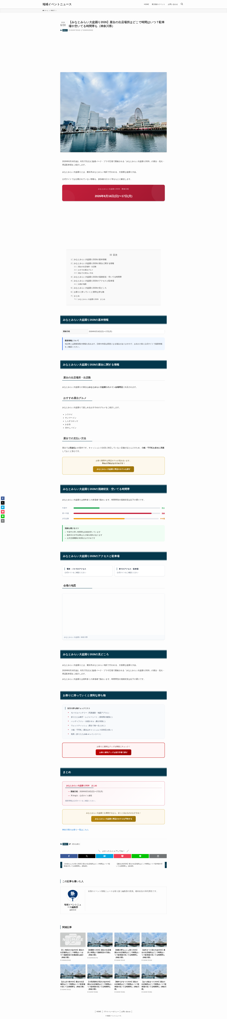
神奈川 (65, 30)
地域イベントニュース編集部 (72, 905)
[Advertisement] (113, 51)
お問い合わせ (126, 1011)
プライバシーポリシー (111, 1011)
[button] (69, 856)
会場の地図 (82, 284)
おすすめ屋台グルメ (85, 270)
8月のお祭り (76, 844)
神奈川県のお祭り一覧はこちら (75, 830)
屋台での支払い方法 (85, 273)
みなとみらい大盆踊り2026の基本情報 (90, 259)
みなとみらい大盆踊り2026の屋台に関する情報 (94, 263)
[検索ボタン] (181, 4)
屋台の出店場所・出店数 (87, 267)
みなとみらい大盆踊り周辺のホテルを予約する (113, 819)
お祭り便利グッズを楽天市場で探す (113, 752)
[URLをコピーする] (158, 856)
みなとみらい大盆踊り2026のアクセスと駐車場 (94, 281)
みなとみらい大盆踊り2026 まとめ (91, 299)
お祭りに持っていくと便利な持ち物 (89, 292)
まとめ (77, 296)
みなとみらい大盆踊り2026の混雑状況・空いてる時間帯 (98, 277)
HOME (98, 1011)
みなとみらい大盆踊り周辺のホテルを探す (113, 469)
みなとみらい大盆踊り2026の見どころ (90, 288)
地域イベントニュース (57, 4)
